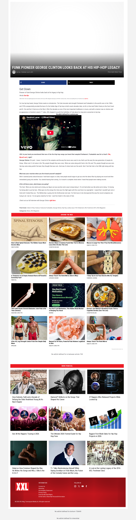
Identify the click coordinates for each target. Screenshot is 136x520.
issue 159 (74, 208)
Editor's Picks (31, 208)
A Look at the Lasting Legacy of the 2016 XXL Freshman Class (104, 469)
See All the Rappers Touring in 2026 (25, 434)
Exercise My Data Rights (46, 494)
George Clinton (57, 208)
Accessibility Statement (45, 490)
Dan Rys (18, 72)
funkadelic (49, 208)
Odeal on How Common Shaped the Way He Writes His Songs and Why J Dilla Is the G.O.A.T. (28, 470)
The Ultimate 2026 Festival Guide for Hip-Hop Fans (66, 435)
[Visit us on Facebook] (87, 486)
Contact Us (42, 486)
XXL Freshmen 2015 (90, 208)
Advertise (41, 488)
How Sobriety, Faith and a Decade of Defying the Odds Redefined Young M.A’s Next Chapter (27, 399)
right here (86, 98)
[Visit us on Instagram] (76, 486)
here (54, 200)
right (50, 200)
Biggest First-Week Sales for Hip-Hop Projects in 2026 (103, 435)
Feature (37, 208)
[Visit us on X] (80, 486)
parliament (81, 208)
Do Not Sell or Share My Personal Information (52, 496)
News (28, 211)
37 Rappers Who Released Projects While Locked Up (104, 398)
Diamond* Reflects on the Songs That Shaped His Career (65, 398)
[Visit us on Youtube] (83, 486)
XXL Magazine (101, 208)
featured (43, 208)
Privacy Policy (43, 492)
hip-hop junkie (66, 208)
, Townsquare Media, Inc (32, 501)
